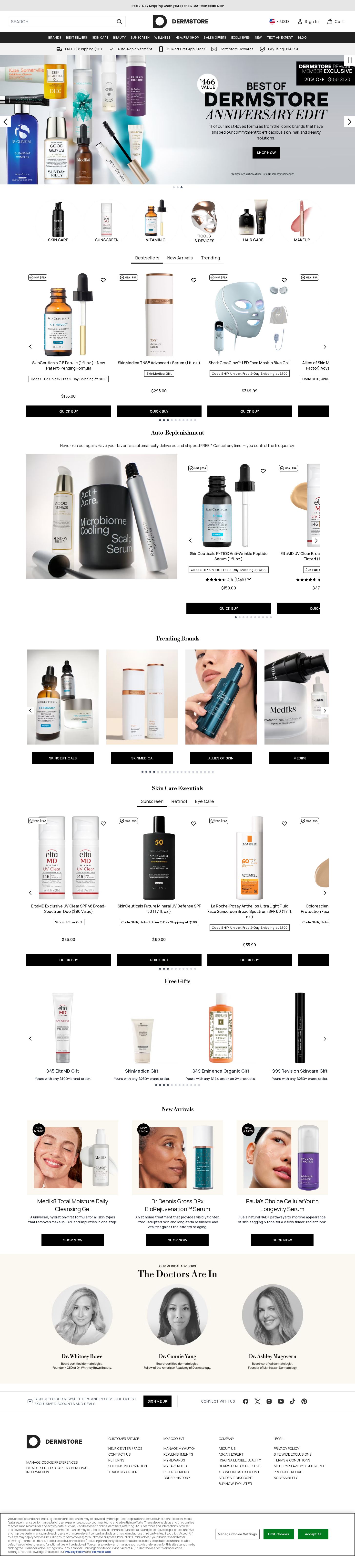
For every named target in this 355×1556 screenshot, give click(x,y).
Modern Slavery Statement (299, 1466)
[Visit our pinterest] (304, 1401)
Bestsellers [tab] (147, 258)
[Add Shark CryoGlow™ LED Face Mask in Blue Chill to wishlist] (284, 280)
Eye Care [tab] (204, 801)
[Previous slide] (5, 121)
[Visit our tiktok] (292, 1401)
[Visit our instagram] (269, 1401)
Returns (116, 1460)
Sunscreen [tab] (152, 801)
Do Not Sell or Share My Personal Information (57, 1470)
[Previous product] (190, 540)
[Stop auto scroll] (349, 60)
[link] (308, 21)
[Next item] (325, 347)
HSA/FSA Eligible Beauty (240, 1460)
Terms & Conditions (292, 1460)
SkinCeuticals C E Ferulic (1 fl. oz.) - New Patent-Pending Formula (68, 365)
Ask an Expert (231, 1454)
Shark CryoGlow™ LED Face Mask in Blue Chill (250, 362)
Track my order (123, 1472)
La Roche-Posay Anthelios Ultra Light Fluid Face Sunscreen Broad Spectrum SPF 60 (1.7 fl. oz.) (249, 911)
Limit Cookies (278, 1534)
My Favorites (175, 1466)
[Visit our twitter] (257, 1401)
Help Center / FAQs (125, 1448)
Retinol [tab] (179, 801)
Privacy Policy (286, 1448)
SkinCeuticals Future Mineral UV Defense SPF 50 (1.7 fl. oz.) (159, 908)
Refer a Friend (176, 1472)
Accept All (313, 1534)
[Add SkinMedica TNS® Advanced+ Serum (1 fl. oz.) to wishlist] (194, 280)
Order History (176, 1477)
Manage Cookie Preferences (52, 1462)
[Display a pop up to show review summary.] (249, 579)
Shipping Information (127, 1466)
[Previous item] (30, 347)
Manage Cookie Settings (237, 1534)
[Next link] (325, 710)
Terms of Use (101, 1552)
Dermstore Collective (240, 1466)
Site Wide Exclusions (293, 1454)
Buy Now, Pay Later (235, 1483)
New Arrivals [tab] (180, 258)
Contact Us (119, 1454)
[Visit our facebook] (246, 1401)
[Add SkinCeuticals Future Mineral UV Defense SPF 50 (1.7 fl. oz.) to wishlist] (194, 823)
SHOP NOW (266, 152)
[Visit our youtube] (281, 1401)
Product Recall (289, 1472)
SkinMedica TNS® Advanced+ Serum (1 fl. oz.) (159, 362)
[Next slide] (349, 121)
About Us (227, 1448)
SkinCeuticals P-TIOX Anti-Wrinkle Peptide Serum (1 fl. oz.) (229, 556)
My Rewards (174, 1460)
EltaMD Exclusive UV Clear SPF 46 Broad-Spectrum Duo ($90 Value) (68, 908)
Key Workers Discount (239, 1472)
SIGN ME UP (157, 1401)
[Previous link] (30, 710)
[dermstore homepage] (181, 21)
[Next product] (316, 540)
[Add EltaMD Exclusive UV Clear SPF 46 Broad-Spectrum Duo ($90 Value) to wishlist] (103, 823)
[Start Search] (119, 21)
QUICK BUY (68, 411)
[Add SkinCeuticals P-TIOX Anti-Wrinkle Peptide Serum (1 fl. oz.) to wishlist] (263, 471)
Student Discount (236, 1477)
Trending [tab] (210, 258)
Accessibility (286, 1477)
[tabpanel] (177, 346)
